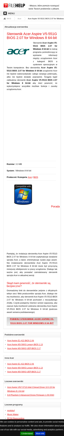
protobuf (11, 410)
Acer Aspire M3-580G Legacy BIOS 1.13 (25, 344)
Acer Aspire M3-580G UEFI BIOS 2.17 (24, 348)
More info (40, 433)
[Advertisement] (32, 127)
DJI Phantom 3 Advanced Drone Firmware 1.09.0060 (30, 395)
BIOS (9, 19)
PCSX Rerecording (15, 418)
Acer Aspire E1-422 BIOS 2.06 (20, 340)
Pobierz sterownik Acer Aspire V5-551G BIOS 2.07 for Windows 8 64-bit (32, 321)
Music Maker (13, 414)
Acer (19, 19)
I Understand (27, 433)
